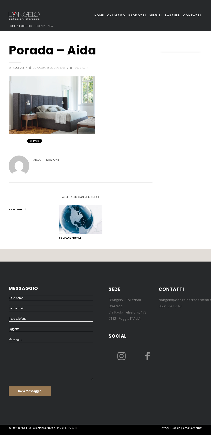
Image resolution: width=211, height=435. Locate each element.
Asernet (197, 428)
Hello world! (17, 209)
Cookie (176, 428)
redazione (18, 67)
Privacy (164, 428)
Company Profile (70, 237)
